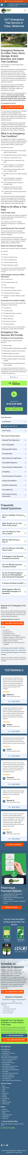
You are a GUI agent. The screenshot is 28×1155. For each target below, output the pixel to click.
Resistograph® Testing (9, 449)
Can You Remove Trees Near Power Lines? (13, 549)
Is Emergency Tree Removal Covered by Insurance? (12, 557)
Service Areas (5, 1111)
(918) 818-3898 (14, 404)
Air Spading (6, 472)
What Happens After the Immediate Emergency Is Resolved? (11, 591)
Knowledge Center (7, 1115)
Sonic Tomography (8, 445)
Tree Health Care (7, 490)
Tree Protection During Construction (9, 495)
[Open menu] (25, 10)
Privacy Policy (10, 1152)
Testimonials (5, 1116)
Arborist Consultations (9, 481)
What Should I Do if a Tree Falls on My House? (12, 524)
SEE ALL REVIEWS (15, 844)
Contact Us (5, 1118)
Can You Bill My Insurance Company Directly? (12, 565)
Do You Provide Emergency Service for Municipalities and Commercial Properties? (13, 575)
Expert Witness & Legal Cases (11, 458)
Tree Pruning (6, 431)
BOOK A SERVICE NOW (14, 409)
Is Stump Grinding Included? (13, 583)
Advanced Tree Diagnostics (10, 440)
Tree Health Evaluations (9, 463)
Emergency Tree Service (9, 426)
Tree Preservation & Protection (12, 476)
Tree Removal (6, 422)
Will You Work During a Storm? (11, 541)
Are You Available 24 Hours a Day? (13, 516)
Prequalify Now (11, 907)
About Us (4, 1109)
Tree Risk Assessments (9, 485)
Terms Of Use (18, 1152)
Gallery (4, 1113)
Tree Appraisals (7, 454)
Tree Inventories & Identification (12, 467)
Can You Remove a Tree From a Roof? (11, 532)
